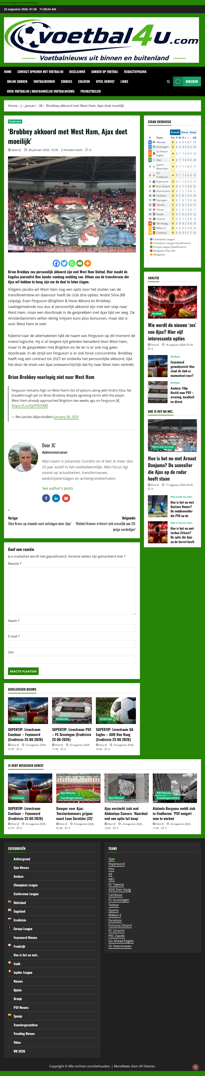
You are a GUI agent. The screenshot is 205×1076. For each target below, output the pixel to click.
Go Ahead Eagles (121, 941)
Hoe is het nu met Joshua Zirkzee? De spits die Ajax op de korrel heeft (158, 532)
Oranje (18, 998)
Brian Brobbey (18, 271)
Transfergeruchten (71, 798)
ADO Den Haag (120, 889)
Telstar (114, 905)
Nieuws (18, 981)
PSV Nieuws (164, 793)
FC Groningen (119, 900)
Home (7, 71)
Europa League (23, 928)
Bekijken (192, 81)
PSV (111, 869)
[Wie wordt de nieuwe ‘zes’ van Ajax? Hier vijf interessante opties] (172, 302)
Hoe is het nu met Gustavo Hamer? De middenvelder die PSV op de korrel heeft (158, 506)
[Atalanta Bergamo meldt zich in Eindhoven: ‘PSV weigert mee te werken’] (175, 788)
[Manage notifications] (195, 1067)
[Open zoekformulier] (168, 81)
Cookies (66, 81)
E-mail (14, 636)
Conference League (26, 893)
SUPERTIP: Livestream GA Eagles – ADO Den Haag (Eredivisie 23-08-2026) (114, 734)
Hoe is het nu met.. (163, 446)
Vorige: (39, 520)
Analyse (157, 313)
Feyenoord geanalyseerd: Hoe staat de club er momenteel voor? (158, 366)
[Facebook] (56, 263)
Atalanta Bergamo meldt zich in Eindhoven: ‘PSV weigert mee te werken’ (174, 813)
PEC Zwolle (117, 936)
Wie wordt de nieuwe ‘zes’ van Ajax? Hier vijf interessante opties (172, 331)
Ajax (112, 859)
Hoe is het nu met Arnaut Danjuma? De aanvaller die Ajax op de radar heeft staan (172, 468)
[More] (87, 263)
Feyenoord (117, 864)
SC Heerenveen (120, 946)
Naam (14, 620)
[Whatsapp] (71, 263)
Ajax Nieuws (67, 793)
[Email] (79, 263)
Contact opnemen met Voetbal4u (40, 71)
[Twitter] (64, 263)
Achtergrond (22, 858)
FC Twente (116, 884)
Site (11, 652)
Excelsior (115, 920)
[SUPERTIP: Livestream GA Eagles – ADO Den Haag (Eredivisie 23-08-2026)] (116, 710)
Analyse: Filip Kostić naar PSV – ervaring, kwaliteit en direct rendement (158, 392)
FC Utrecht (117, 930)
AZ (110, 874)
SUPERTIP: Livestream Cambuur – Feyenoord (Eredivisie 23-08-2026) (25, 734)
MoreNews (122, 1066)
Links (124, 81)
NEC (112, 879)
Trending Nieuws (24, 1033)
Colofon (84, 81)
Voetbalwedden (44, 81)
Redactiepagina (135, 71)
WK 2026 (19, 1051)
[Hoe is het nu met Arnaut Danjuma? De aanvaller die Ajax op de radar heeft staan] (172, 435)
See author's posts (57, 488)
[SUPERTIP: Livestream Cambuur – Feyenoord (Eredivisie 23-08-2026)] (28, 710)
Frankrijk (19, 946)
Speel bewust (105, 81)
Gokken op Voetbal (104, 71)
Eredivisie (15, 121)
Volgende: (105, 523)
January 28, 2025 (66, 417)
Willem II (115, 915)
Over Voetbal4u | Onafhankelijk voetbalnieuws (40, 91)
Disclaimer (77, 71)
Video (17, 1042)
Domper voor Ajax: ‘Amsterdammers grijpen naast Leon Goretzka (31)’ (74, 813)
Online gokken (17, 81)
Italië (17, 963)
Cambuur (116, 895)
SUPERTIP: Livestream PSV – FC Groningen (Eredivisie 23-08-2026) (71, 734)
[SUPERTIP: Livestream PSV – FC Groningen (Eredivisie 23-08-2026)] (72, 710)
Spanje (18, 1016)
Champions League (26, 885)
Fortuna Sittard (120, 925)
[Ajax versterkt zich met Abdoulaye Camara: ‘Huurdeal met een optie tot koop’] (127, 788)
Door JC (16, 150)
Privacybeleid (90, 91)
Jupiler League (23, 972)
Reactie (15, 563)
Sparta (114, 910)
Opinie (18, 990)
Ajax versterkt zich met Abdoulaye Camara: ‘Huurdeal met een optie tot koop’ (126, 813)
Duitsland (20, 902)
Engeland (19, 911)
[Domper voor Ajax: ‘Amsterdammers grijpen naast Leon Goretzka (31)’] (78, 788)
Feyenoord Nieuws (25, 937)
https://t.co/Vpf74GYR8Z (30, 405)
